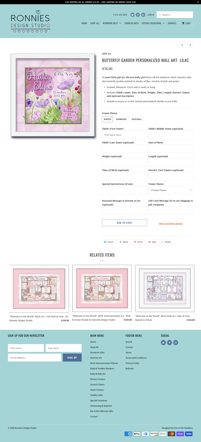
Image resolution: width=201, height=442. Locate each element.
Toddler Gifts (132, 23)
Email (168, 241)
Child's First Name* (113, 128)
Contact (172, 23)
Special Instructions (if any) (117, 183)
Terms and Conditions (136, 357)
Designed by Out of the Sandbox (177, 427)
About (129, 352)
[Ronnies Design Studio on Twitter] (132, 15)
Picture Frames (97, 379)
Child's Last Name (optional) (118, 142)
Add (154, 241)
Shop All (95, 23)
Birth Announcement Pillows (104, 363)
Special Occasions (98, 400)
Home (84, 23)
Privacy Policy (132, 363)
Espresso (121, 119)
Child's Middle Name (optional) (165, 128)
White (107, 119)
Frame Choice (156, 183)
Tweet (110, 241)
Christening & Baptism (101, 405)
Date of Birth (155, 142)
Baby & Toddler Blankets (102, 368)
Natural (137, 119)
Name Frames (97, 389)
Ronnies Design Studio (25, 427)
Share (125, 241)
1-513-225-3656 (120, 14)
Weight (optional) (112, 156)
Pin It (140, 241)
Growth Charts (97, 384)
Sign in (151, 14)
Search (129, 341)
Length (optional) (158, 156)
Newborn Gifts (97, 352)
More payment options (171, 223)
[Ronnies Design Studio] (30, 21)
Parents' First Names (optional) (166, 170)
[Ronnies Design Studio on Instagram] (143, 15)
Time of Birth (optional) (115, 170)
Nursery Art (96, 357)
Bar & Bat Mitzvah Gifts (101, 411)
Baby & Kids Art (98, 373)
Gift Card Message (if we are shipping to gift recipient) (170, 202)
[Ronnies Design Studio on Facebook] (138, 15)
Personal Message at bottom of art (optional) (121, 202)
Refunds (130, 368)
